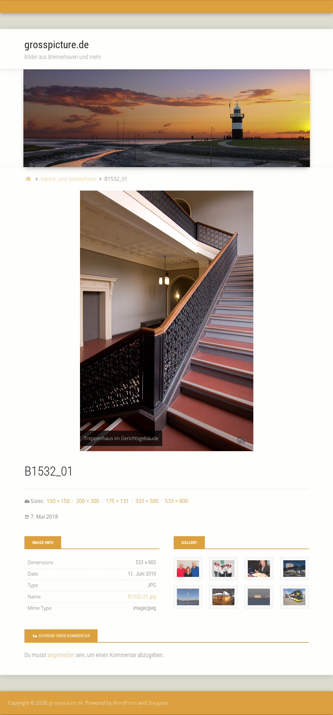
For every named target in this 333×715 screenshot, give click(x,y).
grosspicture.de (56, 44)
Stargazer (158, 702)
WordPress (125, 702)
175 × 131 (117, 501)
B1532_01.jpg (142, 596)
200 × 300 (87, 501)
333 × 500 (146, 501)
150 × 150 (58, 501)
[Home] (28, 179)
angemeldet (60, 654)
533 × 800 (176, 501)
